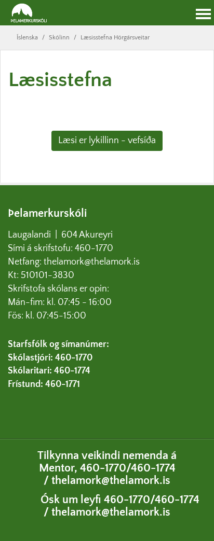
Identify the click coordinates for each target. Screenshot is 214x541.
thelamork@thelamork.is (92, 262)
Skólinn (59, 37)
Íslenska (27, 37)
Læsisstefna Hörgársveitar (115, 37)
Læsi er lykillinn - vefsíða (107, 140)
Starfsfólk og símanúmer (57, 344)
